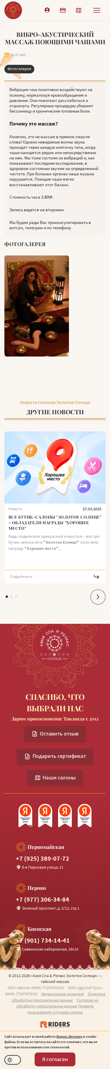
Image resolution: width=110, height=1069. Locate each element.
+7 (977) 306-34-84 (42, 899)
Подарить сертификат (59, 756)
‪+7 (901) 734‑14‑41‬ (43, 940)
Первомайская (46, 847)
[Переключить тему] (12, 1060)
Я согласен (55, 1059)
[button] (98, 597)
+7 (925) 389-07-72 (42, 858)
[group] (55, 507)
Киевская (39, 929)
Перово (37, 888)
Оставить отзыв (59, 733)
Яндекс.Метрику (69, 1036)
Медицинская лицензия (62, 994)
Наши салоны (59, 777)
